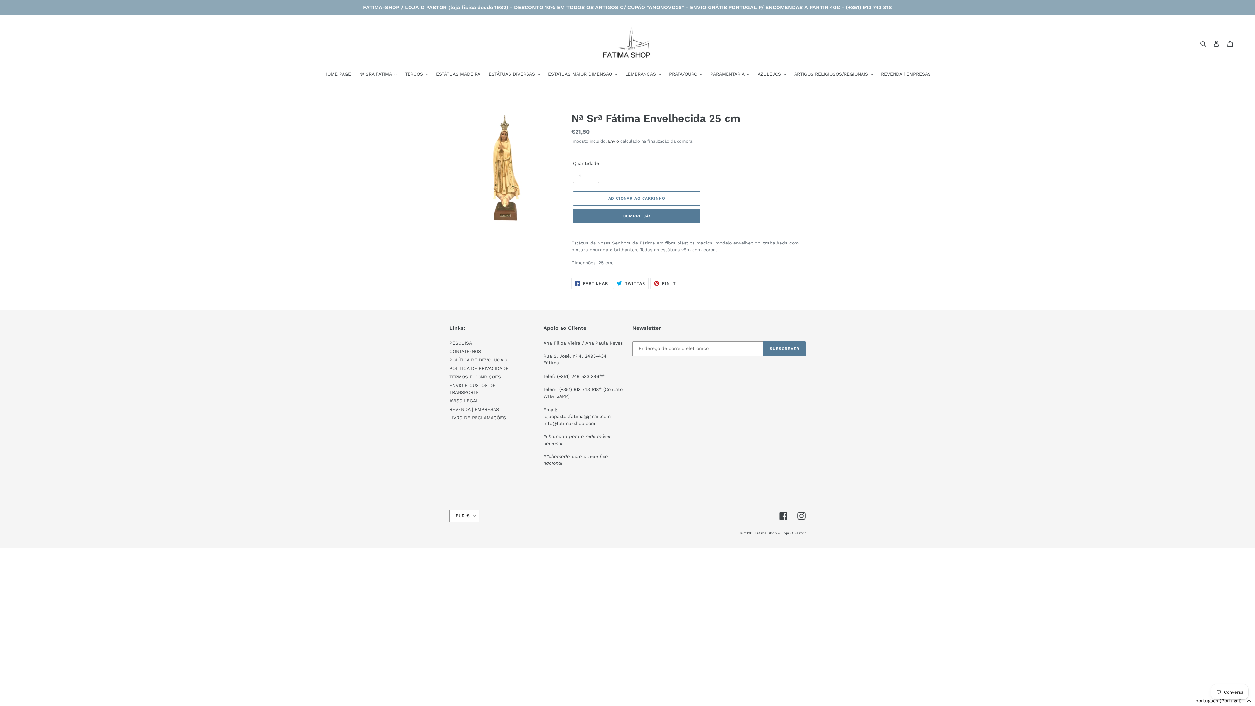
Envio (613, 141)
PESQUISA (460, 342)
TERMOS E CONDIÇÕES (475, 376)
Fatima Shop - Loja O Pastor (780, 533)
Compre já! (637, 216)
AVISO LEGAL (463, 400)
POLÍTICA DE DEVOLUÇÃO (478, 359)
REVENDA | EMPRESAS (474, 409)
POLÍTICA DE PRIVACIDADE (479, 368)
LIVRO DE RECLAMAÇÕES (477, 417)
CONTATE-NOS (465, 351)
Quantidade (586, 163)
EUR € (463, 515)
